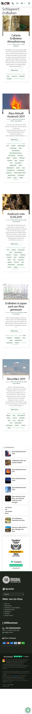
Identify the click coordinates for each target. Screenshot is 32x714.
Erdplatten (17, 337)
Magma (10, 262)
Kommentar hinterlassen (19, 78)
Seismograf (21, 175)
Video (15, 177)
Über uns (7, 604)
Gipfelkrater (13, 165)
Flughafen (21, 257)
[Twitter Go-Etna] (5, 681)
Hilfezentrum (8, 606)
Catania (15, 158)
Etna (16, 160)
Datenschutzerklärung (7, 678)
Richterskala (11, 264)
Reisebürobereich (9, 609)
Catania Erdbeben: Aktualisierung (16, 38)
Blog (20, 74)
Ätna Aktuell (18, 121)
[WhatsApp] (17, 3)
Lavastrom (9, 172)
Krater (18, 167)
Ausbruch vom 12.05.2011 (16, 215)
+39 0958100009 (13, 628)
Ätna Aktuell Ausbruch (15, 153)
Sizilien (17, 342)
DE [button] (22, 3)
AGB (16, 680)
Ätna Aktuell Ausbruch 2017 (16, 115)
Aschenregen (21, 145)
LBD (8, 686)
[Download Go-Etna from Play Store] (11, 681)
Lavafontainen (11, 170)
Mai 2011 (16, 262)
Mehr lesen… (15, 70)
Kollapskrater (10, 167)
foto (11, 163)
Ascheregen (21, 249)
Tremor (9, 177)
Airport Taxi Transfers (22, 680)
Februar (22, 160)
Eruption (9, 78)
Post (22, 262)
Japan (11, 340)
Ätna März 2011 (16, 379)
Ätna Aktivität (14, 74)
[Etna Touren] (5, 3)
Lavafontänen (20, 170)
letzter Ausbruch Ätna (20, 172)
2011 (8, 249)
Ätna (8, 76)
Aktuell (13, 145)
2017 (7, 145)
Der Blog (7, 613)
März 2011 (20, 420)
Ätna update (12, 155)
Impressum (7, 611)
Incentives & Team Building (12, 607)
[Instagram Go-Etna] (7, 681)
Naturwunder (11, 175)
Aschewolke (13, 148)
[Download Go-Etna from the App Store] (9, 681)
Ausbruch (14, 76)
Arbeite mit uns (8, 615)
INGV (20, 165)
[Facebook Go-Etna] (3, 681)
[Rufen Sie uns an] (13, 3)
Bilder (8, 158)
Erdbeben (22, 76)
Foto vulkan (18, 163)
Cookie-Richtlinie (17, 678)
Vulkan (21, 177)
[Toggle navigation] (29, 3)
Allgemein (12, 335)
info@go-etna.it (8, 632)
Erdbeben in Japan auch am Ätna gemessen (16, 306)
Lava (23, 167)
